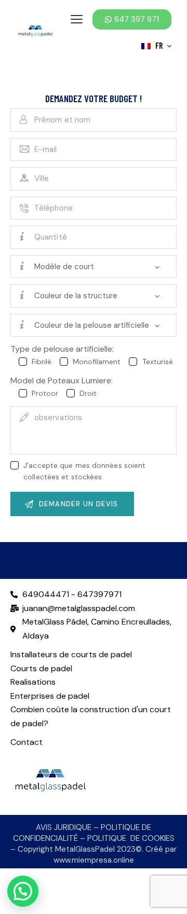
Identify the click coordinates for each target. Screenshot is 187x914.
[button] (22, 891)
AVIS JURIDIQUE (63, 827)
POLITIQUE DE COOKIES (131, 838)
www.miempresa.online (94, 860)
